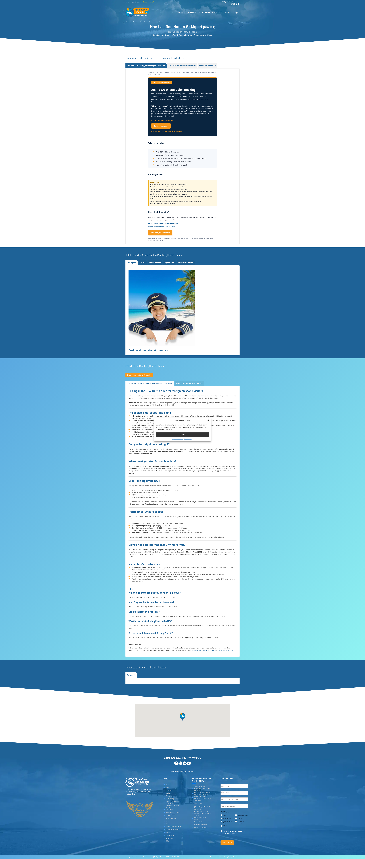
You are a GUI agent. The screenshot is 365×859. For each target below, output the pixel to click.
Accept (182, 434)
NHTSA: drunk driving (227, 650)
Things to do (170, 835)
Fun (167, 832)
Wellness (169, 790)
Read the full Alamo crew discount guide (163, 223)
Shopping (169, 796)
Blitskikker (177, 857)
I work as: (225, 812)
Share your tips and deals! (200, 818)
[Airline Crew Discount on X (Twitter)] (234, 4)
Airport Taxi (198, 803)
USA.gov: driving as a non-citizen (204, 650)
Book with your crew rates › (160, 233)
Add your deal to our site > (231, 2)
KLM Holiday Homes (172, 799)
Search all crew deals (187, 771)
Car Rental (169, 809)
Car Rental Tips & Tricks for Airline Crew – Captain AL (202, 807)
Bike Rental (169, 838)
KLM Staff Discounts (172, 829)
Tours (168, 815)
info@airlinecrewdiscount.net (133, 2)
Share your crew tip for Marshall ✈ (139, 375)
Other (168, 841)
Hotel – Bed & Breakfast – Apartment (174, 802)
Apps (167, 821)
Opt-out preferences (177, 439)
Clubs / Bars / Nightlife (173, 827)
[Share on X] (180, 765)
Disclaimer (236, 857)
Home (181, 12)
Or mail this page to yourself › (162, 120)
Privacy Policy (188, 439)
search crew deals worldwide (201, 35)
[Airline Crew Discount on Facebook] (232, 4)
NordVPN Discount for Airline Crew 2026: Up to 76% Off (202, 813)
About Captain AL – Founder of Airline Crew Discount (202, 788)
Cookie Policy (199, 822)
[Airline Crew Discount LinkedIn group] (239, 4)
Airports (134, 22)
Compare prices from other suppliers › (162, 226)
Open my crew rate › (161, 126)
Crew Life (191, 12)
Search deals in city (212, 12)
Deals (227, 12)
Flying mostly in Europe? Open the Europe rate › (166, 131)
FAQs (235, 12)
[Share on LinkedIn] (185, 765)
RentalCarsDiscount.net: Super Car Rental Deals (202, 793)
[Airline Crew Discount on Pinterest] (236, 4)
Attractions (198, 801)
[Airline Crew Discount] (149, 12)
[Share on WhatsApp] (189, 765)
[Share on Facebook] (176, 765)
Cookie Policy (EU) (200, 825)
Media (168, 793)
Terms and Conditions (216, 857)
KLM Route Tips (171, 818)
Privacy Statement (200, 827)
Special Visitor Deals (173, 812)
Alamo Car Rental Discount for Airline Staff (202, 797)
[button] (208, 420)
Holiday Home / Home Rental (173, 806)
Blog (167, 784)
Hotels (168, 787)
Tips (167, 824)
